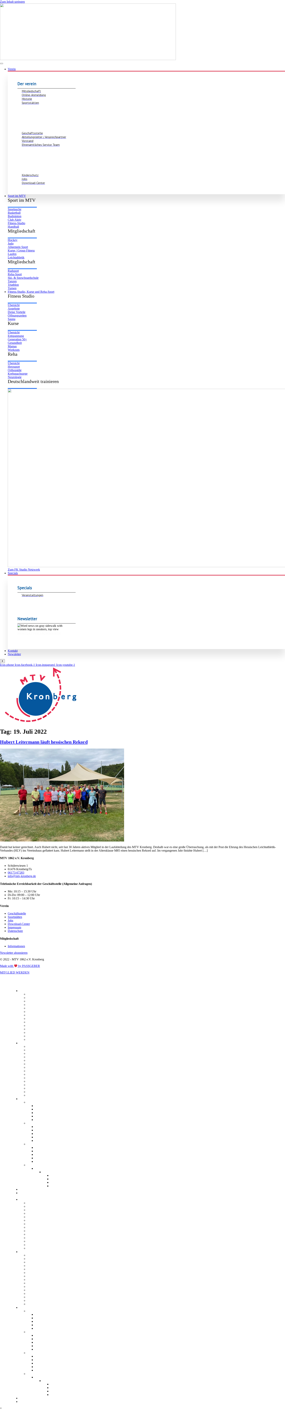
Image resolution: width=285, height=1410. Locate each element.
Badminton (34, 1053)
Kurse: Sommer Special (66, 1175)
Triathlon (33, 1091)
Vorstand (33, 1015)
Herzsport (41, 1151)
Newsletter (14, 654)
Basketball (34, 1050)
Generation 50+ (45, 1130)
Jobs (30, 1029)
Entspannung (44, 1133)
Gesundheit (43, 1140)
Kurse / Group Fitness (42, 1123)
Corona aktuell (37, 1039)
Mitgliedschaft (36, 994)
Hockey (32, 1064)
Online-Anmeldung (40, 997)
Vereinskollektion (62, 1182)
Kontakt (13, 650)
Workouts (41, 1137)
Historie (32, 1001)
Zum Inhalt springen (12, 1)
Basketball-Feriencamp (66, 1186)
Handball (33, 1060)
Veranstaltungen (61, 1179)
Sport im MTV (17, 196)
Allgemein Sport (38, 1071)
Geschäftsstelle (37, 1008)
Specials (13, 573)
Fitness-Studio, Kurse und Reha (38, 1098)
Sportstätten (35, 1004)
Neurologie (42, 1161)
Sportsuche (35, 1046)
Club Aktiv (34, 1057)
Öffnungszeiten (45, 1116)
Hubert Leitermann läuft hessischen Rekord (44, 742)
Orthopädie (42, 1154)
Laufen (32, 1074)
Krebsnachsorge (46, 1158)
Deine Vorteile (44, 1112)
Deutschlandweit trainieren (45, 1165)
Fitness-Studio (37, 1102)
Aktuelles (33, 1032)
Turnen (32, 1095)
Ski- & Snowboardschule (44, 1084)
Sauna (39, 1119)
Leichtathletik (36, 1077)
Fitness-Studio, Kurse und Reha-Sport (31, 291)
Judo (30, 1067)
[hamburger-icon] (1, 63)
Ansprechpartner (38, 1011)
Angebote (41, 1109)
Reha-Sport (35, 1144)
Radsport (33, 1081)
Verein (12, 69)
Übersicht (41, 1105)
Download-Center (39, 1025)
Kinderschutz (36, 1018)
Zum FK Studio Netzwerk (52, 1168)
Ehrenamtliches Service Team (47, 1022)
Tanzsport (34, 1088)
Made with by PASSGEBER (20, 966)
